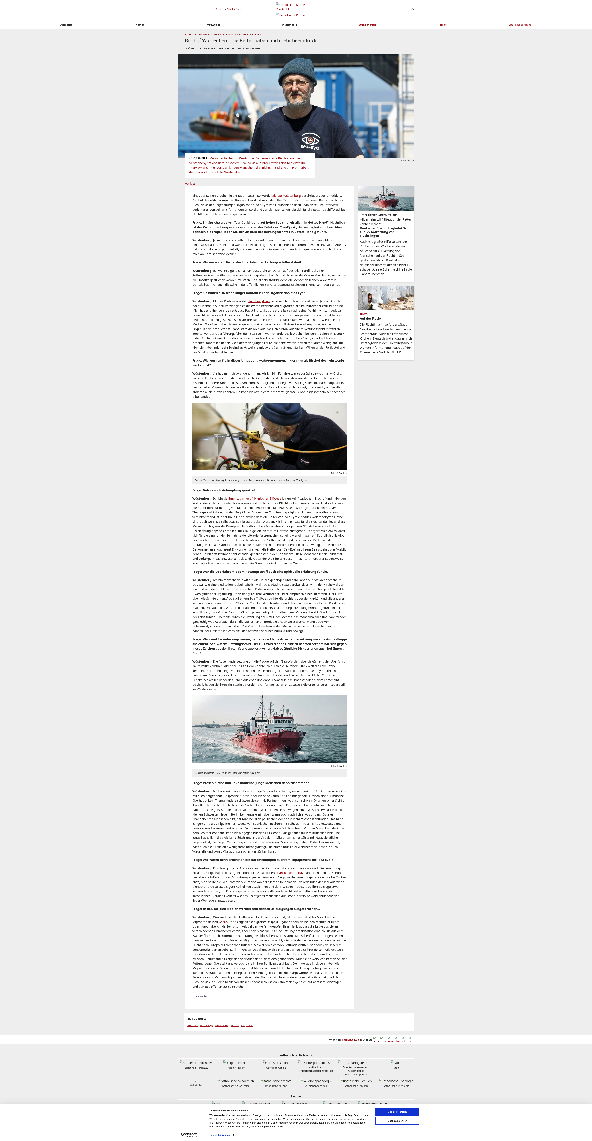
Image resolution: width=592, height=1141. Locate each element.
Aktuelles (231, 9)
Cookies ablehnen (397, 1121)
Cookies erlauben (397, 1111)
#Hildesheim (221, 1025)
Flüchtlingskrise (259, 301)
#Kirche (235, 1025)
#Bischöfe (192, 1025)
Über (520, 24)
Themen (139, 24)
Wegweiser (213, 24)
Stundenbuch (367, 24)
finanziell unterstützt (290, 873)
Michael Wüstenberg (286, 196)
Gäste (223, 922)
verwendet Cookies (219, 1135)
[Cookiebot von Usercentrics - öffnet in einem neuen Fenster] (188, 1135)
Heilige (442, 24)
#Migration (247, 1025)
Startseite (220, 9)
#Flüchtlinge (206, 1025)
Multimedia (289, 24)
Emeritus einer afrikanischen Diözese (254, 498)
